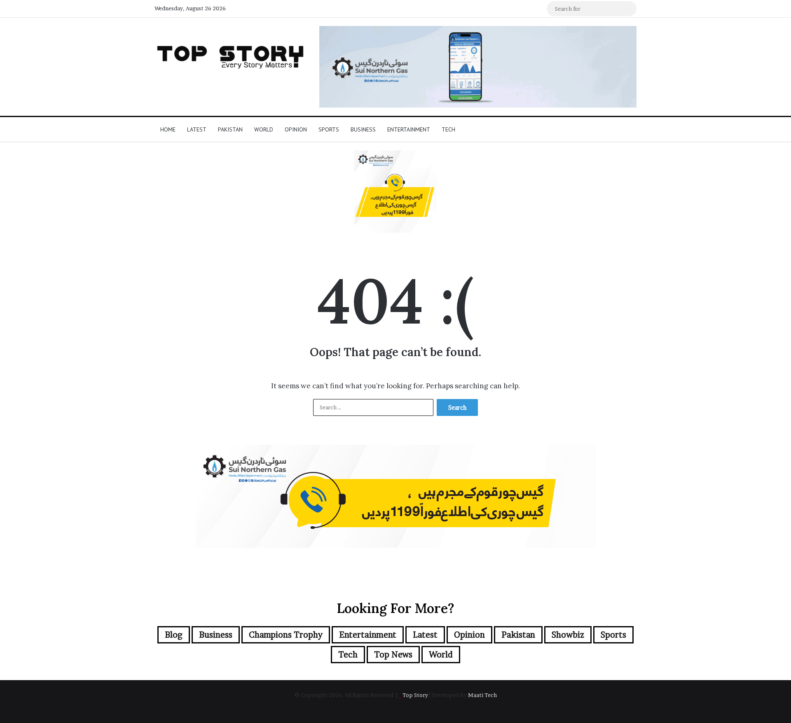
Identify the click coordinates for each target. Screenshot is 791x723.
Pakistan (230, 129)
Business (363, 129)
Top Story (415, 695)
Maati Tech (482, 695)
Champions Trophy (286, 635)
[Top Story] (230, 55)
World (263, 129)
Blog (174, 635)
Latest (196, 129)
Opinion (296, 129)
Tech (448, 129)
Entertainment (408, 129)
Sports (328, 129)
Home (168, 129)
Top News (393, 655)
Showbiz (568, 635)
